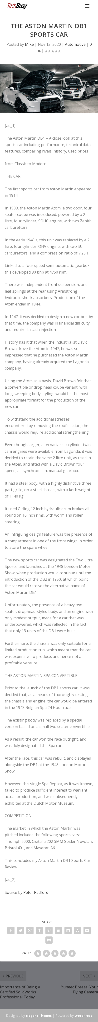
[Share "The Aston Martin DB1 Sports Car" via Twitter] (20, 930)
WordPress (83, 1015)
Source (11, 892)
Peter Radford (35, 892)
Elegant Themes (39, 1015)
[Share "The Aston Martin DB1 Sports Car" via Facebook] (11, 930)
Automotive (75, 44)
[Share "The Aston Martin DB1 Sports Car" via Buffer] (68, 930)
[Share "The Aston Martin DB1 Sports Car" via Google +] (30, 930)
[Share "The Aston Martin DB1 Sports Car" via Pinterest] (49, 930)
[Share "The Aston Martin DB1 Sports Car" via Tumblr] (39, 930)
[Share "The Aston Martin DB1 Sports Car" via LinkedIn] (58, 930)
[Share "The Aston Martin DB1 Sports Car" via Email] (87, 930)
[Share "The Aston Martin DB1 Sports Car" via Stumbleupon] (77, 930)
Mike (29, 44)
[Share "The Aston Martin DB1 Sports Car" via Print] (49, 940)
